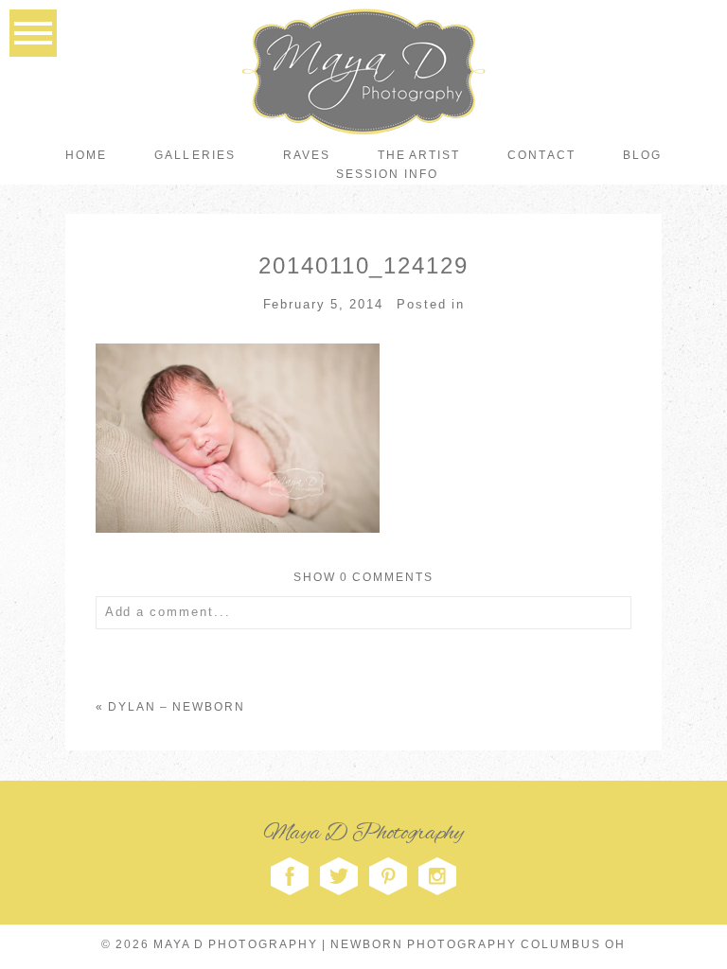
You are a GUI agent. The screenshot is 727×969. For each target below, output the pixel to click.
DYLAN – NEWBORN (177, 707)
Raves (306, 155)
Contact (541, 155)
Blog (642, 155)
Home (86, 155)
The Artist (419, 155)
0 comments (363, 577)
